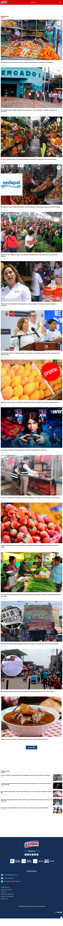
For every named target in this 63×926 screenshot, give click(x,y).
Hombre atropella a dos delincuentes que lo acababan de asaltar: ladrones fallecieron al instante (25, 775)
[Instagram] (33, 855)
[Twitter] (28, 855)
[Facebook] (26, 855)
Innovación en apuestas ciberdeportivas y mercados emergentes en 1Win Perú (24, 450)
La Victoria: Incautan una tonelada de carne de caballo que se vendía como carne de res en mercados (30, 497)
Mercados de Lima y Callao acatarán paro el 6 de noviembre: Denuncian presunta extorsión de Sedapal (30, 207)
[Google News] (35, 855)
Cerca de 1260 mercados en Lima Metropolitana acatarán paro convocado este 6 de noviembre (28, 159)
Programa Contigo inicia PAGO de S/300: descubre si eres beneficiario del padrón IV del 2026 (24, 807)
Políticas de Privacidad (7, 896)
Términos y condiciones (7, 894)
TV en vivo (3, 892)
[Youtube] (30, 855)
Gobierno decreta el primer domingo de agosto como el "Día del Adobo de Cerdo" (24, 739)
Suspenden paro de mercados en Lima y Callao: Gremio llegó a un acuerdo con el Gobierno (27, 62)
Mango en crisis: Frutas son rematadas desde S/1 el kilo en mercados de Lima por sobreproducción (30, 402)
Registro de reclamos (6, 889)
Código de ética (5, 887)
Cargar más (31, 747)
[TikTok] (37, 855)
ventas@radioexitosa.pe (10, 875)
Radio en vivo (4, 898)
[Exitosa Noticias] (4, 2)
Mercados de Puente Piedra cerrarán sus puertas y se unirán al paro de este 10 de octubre (27, 691)
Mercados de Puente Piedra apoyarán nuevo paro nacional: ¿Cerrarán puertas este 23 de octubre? (29, 644)
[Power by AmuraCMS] (58, 912)
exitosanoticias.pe (9, 878)
